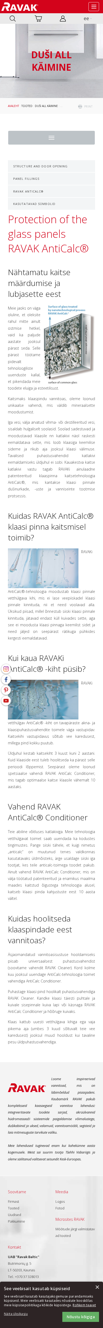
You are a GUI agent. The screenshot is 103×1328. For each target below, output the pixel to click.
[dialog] (51, 1305)
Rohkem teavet (84, 1305)
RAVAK (19, 6)
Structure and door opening (40, 166)
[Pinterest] (6, 690)
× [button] (97, 1287)
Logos (60, 1201)
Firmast (13, 1201)
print (88, 106)
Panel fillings (26, 179)
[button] (18, 1314)
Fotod (59, 1208)
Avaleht (13, 106)
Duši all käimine (46, 106)
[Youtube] (6, 700)
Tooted (26, 106)
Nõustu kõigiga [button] (81, 1316)
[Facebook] (6, 679)
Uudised (14, 1214)
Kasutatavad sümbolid (34, 204)
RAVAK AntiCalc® (28, 191)
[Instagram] (6, 669)
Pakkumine (16, 1221)
